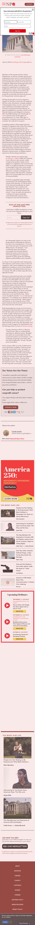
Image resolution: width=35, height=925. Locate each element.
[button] (33, 10)
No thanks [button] (17, 33)
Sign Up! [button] (17, 31)
